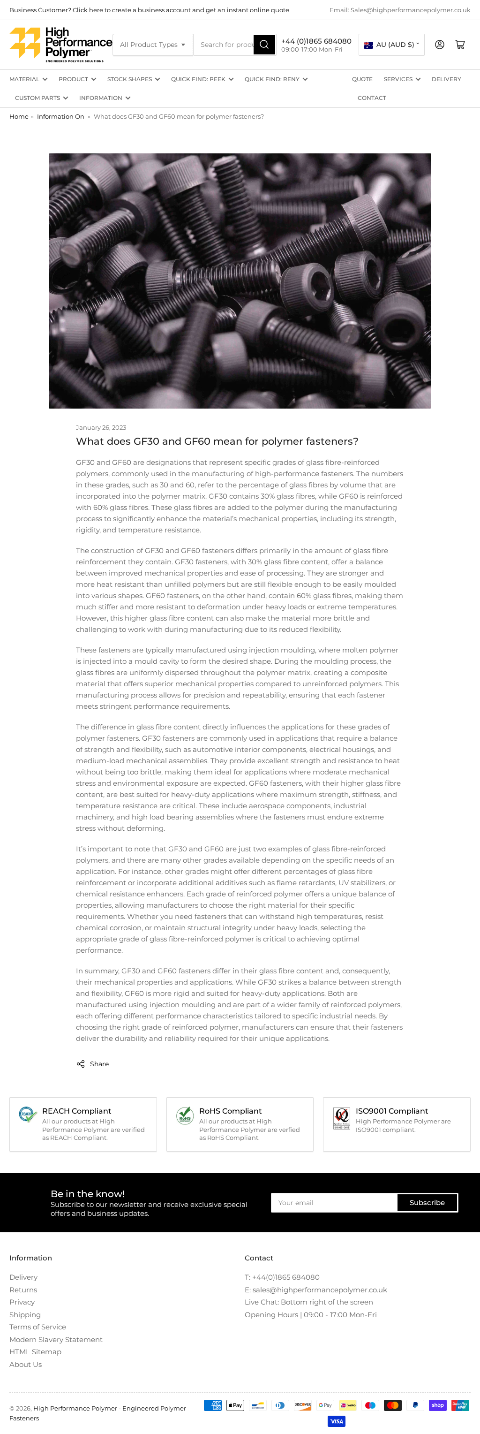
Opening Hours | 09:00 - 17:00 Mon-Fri (311, 1314)
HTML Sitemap (35, 1351)
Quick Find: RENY (272, 79)
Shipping (25, 1314)
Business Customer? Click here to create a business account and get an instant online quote (149, 10)
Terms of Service (37, 1326)
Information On (60, 116)
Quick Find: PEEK (198, 79)
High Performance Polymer (75, 1408)
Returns (23, 1289)
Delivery (446, 79)
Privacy (22, 1301)
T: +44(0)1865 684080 (282, 1277)
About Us (25, 1364)
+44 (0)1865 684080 (316, 41)
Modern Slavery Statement (56, 1339)
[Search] (264, 45)
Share (99, 1064)
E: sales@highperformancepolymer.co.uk (316, 1289)
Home (19, 116)
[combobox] (235, 45)
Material (24, 79)
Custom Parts (37, 97)
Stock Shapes (129, 79)
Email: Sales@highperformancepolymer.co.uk (400, 10)
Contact (372, 97)
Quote (362, 79)
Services (398, 79)
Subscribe (427, 1202)
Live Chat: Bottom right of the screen (309, 1301)
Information (100, 97)
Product (73, 79)
